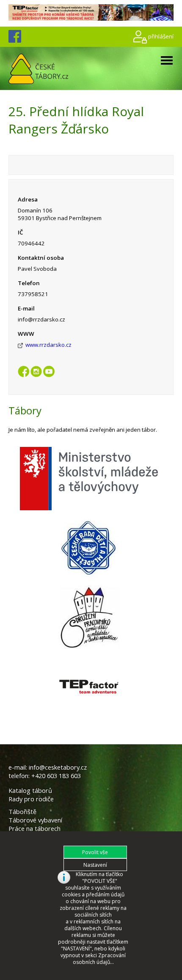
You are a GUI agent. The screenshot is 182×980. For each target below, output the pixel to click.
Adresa (28, 199)
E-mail (26, 308)
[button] (95, 852)
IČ (20, 232)
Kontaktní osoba (41, 257)
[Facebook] (23, 374)
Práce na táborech (34, 828)
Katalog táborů (30, 790)
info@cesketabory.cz (58, 767)
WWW (26, 334)
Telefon (29, 283)
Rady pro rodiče (31, 799)
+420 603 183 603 (56, 775)
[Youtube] (49, 374)
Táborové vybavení (35, 820)
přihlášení (161, 36)
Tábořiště (22, 811)
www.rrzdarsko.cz (48, 344)
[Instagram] (36, 374)
